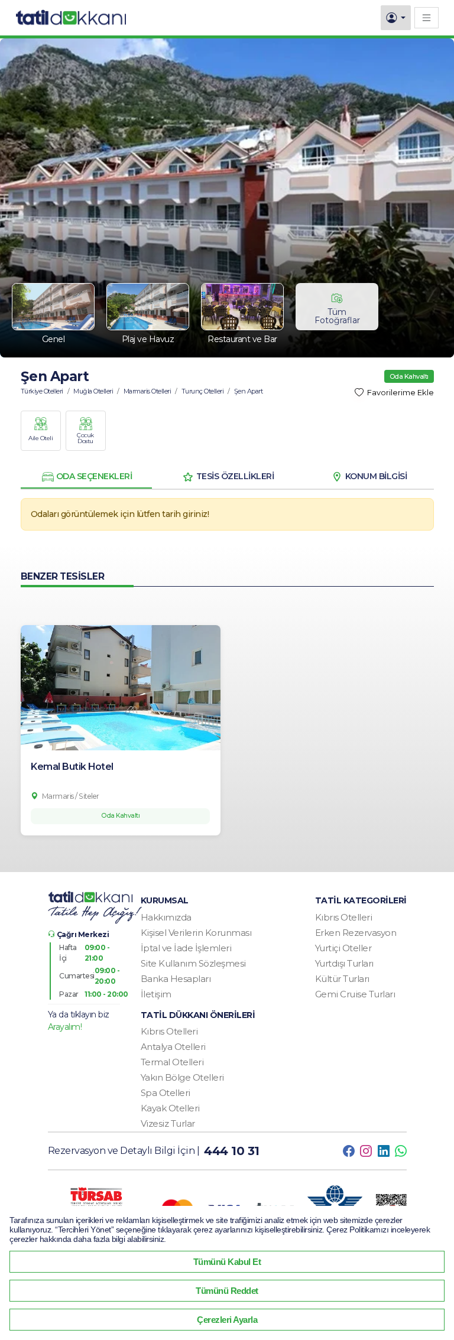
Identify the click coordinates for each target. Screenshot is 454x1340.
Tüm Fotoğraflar (337, 316)
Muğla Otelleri (93, 391)
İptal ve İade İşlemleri (186, 948)
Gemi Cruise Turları (355, 994)
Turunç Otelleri (202, 391)
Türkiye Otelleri (42, 391)
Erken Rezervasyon (356, 932)
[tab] (86, 476)
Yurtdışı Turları (344, 963)
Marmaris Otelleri (147, 391)
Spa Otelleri (165, 1092)
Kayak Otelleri (170, 1108)
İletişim (156, 994)
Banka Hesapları (176, 978)
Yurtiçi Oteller (343, 948)
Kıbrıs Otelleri (343, 917)
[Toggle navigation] (426, 17)
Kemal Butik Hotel (72, 766)
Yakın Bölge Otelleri (182, 1077)
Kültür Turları (342, 978)
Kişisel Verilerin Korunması (196, 932)
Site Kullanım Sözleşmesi (193, 963)
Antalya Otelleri (173, 1046)
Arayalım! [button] (65, 1027)
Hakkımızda (166, 917)
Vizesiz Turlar (168, 1123)
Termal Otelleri (172, 1062)
